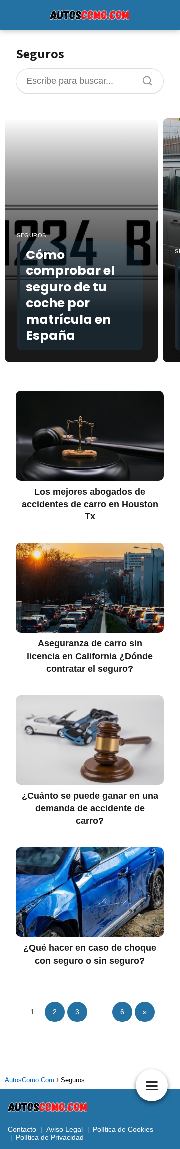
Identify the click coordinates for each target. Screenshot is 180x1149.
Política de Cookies (123, 1129)
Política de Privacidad (50, 1137)
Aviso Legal (64, 1129)
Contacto (22, 1129)
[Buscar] (144, 78)
